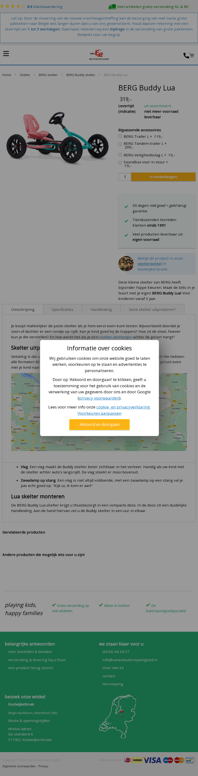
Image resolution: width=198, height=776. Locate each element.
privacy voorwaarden (99, 398)
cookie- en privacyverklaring (123, 407)
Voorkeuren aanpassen (99, 413)
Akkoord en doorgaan (100, 424)
